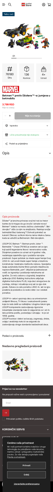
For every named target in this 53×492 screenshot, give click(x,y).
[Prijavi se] (43, 4)
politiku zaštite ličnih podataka (29, 419)
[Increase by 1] (10, 116)
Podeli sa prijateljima (18, 143)
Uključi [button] (50, 153)
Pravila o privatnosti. (16, 457)
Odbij (26, 474)
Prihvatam (24, 419)
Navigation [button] (3, 4)
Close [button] (26, 429)
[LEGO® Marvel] (26, 89)
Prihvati (26, 465)
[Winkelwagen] (49, 4)
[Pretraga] (9, 4)
